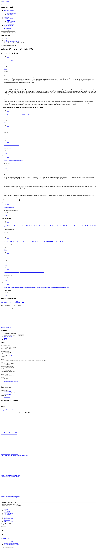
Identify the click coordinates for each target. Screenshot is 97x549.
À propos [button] (6, 18)
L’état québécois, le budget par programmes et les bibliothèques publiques (17, 114)
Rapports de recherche (12, 16)
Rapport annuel (10, 24)
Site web (6, 339)
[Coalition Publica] (5, 538)
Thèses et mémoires (11, 13)
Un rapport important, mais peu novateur (11, 145)
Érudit (8, 20)
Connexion (6, 17)
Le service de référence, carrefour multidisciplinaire (13, 160)
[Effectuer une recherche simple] (15, 32)
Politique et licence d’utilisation (8, 410)
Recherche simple (5, 30)
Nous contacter (7, 514)
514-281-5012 (7, 397)
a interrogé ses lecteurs (13, 60)
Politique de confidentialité (10, 541)
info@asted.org (7, 391)
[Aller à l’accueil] (5, 1)
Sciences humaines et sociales (11, 381)
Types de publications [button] (9, 10)
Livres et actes (10, 14)
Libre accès (9, 22)
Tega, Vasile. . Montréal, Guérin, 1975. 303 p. (24, 272)
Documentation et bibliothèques (11, 41)
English (5, 26)
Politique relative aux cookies (11, 543)
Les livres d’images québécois (9, 207)
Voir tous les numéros (6, 327)
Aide (5, 510)
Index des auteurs (8, 336)
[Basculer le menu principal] (1, 4)
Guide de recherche (8, 513)
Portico (10, 355)
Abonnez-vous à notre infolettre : (10, 504)
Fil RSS (5, 338)
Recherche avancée (8, 25)
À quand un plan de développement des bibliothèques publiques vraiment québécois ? (19, 129)
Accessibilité (7, 512)
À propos (10, 18)
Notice (5, 69)
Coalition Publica (11, 21)
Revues (8, 11)
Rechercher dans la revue (10, 333)
